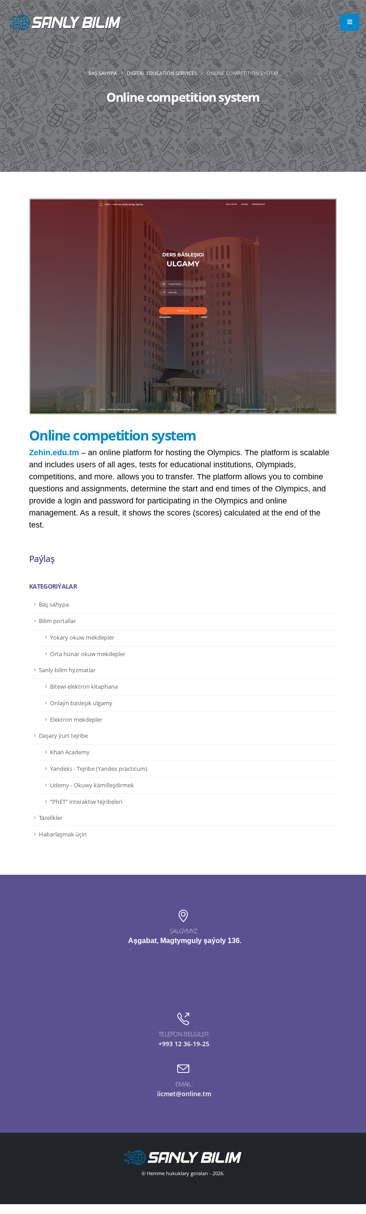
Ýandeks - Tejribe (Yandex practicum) (98, 769)
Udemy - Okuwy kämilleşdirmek (92, 785)
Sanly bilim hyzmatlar (67, 670)
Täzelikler (50, 818)
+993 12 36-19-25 (183, 1043)
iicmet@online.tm (184, 1093)
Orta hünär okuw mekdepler (87, 654)
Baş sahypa (102, 73)
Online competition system (112, 435)
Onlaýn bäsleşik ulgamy (81, 703)
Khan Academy (70, 752)
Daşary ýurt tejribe (63, 736)
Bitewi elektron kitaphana (84, 686)
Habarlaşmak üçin (63, 834)
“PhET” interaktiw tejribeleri (86, 802)
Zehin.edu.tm (54, 452)
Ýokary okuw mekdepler (82, 637)
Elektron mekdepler (76, 719)
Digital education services (162, 73)
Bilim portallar (57, 621)
